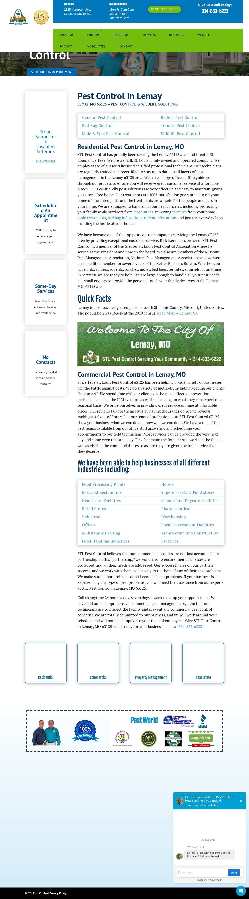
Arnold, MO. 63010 (63, 827)
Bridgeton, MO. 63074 (71, 831)
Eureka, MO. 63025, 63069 (42, 840)
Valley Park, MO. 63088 (105, 866)
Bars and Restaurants (102, 492)
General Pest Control (101, 117)
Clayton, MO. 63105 (134, 831)
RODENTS (66, 46)
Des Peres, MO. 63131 (123, 835)
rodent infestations (160, 217)
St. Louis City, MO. (73, 862)
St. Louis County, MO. (100, 862)
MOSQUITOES (96, 46)
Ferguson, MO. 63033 (102, 840)
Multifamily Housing (101, 533)
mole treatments (91, 217)
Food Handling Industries (105, 541)
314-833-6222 (215, 11)
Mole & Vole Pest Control (105, 133)
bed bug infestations (125, 217)
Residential (46, 677)
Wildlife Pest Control (180, 133)
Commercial (98, 677)
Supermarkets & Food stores (188, 492)
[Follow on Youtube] (202, 772)
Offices (88, 524)
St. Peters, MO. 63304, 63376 (155, 862)
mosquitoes (143, 211)
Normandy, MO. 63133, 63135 (112, 853)
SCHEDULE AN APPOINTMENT (52, 72)
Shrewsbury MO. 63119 (161, 857)
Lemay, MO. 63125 (122, 849)
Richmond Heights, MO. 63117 (124, 857)
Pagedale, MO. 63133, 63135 (83, 857)
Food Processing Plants (104, 484)
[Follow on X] (193, 772)
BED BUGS (176, 35)
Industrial (91, 516)
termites (179, 211)
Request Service (164, 9)
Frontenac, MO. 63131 (163, 840)
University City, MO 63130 (70, 866)
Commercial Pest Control (98, 779)
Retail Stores (94, 508)
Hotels (167, 484)
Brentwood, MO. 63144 (40, 831)
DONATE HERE (46, 161)
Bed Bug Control (97, 125)
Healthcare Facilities (101, 500)
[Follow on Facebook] (185, 772)
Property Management (151, 677)
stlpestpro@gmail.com (147, 801)
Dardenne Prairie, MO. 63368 (88, 835)
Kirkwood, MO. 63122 (68, 849)
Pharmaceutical (176, 508)
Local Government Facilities (187, 524)
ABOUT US (66, 35)
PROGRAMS (121, 35)
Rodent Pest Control (180, 117)
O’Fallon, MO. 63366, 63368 (152, 853)
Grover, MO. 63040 (47, 844)
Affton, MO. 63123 (37, 827)
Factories (170, 541)
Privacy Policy (58, 893)
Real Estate (203, 677)
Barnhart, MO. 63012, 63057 (134, 827)
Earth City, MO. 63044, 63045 (158, 835)
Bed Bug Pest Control (95, 793)
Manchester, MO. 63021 (152, 849)
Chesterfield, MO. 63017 (103, 831)
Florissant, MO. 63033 (132, 840)
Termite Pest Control (180, 125)
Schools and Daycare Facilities (189, 500)
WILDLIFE (203, 35)
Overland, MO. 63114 (49, 857)
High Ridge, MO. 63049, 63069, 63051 (128, 844)
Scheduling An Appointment (45, 212)
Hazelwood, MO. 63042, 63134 (82, 844)
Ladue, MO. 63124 (96, 849)
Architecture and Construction (190, 533)
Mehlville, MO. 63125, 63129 (71, 853)
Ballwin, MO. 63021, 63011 (96, 827)
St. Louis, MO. (126, 862)
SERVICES (93, 35)
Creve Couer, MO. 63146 (51, 835)
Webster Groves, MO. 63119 (140, 866)
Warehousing (173, 516)
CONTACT (126, 46)
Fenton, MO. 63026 (73, 840)
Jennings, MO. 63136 (38, 849)
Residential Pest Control (97, 772)
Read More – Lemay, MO (178, 313)
